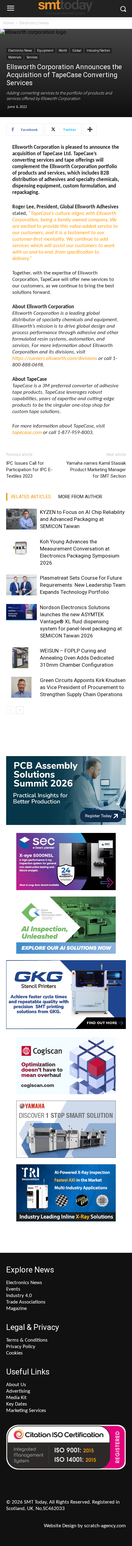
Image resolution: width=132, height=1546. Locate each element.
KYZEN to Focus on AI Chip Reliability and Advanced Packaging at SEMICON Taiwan (82, 519)
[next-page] (20, 710)
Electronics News (34, 23)
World (63, 50)
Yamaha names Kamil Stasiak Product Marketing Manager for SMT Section (96, 469)
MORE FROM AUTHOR (80, 496)
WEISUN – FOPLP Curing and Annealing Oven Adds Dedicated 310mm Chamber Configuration (77, 658)
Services (31, 57)
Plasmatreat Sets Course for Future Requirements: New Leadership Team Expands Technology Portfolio (83, 585)
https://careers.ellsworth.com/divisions (54, 358)
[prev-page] (10, 710)
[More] (89, 130)
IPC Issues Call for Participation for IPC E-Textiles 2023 (29, 469)
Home (8, 23)
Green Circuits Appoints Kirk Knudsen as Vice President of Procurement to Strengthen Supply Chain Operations (83, 687)
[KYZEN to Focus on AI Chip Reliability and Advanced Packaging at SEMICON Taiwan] (21, 519)
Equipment (45, 50)
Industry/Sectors (98, 50)
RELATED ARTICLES (31, 496)
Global (76, 50)
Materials (14, 57)
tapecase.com (27, 432)
